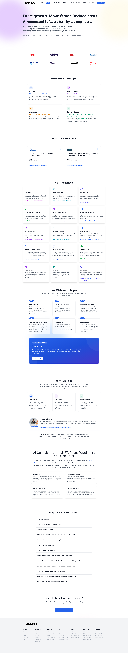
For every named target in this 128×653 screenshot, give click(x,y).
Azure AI (37, 637)
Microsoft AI (38, 635)
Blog (24, 639)
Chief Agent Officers (83, 118)
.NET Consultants (75, 635)
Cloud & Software (75, 2)
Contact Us (64, 610)
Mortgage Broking (51, 633)
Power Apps (55, 279)
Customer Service (63, 633)
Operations (61, 635)
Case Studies (86, 2)
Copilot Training (96, 278)
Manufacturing (50, 639)
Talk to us (36, 358)
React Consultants (75, 637)
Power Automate (63, 279)
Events (48, 2)
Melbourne (41, 200)
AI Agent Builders (75, 633)
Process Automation (63, 639)
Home (42, 2)
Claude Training (85, 278)
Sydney (31, 200)
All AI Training (83, 280)
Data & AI (65, 2)
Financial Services (51, 637)
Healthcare (49, 635)
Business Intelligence (64, 637)
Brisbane (36, 200)
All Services (37, 641)
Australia (26, 200)
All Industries (50, 631)
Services (25, 633)
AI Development (87, 633)
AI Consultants (86, 631)
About (93, 2)
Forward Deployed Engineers (74, 116)
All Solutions (62, 631)
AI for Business (56, 2)
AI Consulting (38, 633)
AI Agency (37, 631)
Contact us (100, 2)
